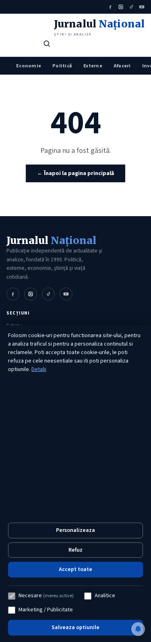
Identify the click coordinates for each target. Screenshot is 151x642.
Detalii (38, 369)
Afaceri (122, 65)
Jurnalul (51, 240)
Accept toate (75, 569)
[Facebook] (110, 7)
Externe (92, 65)
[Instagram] (121, 7)
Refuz (75, 550)
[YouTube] (142, 7)
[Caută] (46, 43)
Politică (62, 65)
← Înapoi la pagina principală (75, 173)
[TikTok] (131, 7)
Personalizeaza (75, 530)
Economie (28, 65)
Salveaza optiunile (75, 627)
